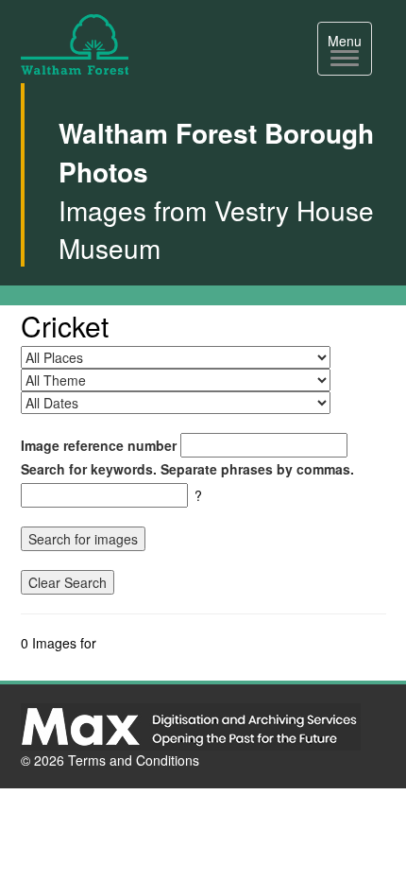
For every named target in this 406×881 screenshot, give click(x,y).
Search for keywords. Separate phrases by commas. (187, 468)
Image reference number (99, 445)
